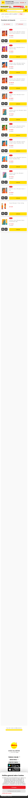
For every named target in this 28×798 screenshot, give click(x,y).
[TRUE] (18, 41)
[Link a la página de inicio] (3, 17)
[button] (2, 41)
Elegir (21, 14)
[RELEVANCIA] (21, 24)
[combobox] (15, 11)
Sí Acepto (14, 787)
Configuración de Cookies (14, 791)
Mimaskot (7, 16)
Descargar (22, 2)
